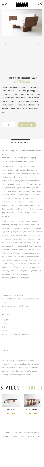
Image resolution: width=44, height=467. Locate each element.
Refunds (6, 436)
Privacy (14, 436)
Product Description (20, 142)
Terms (39, 436)
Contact (22, 436)
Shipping (31, 436)
